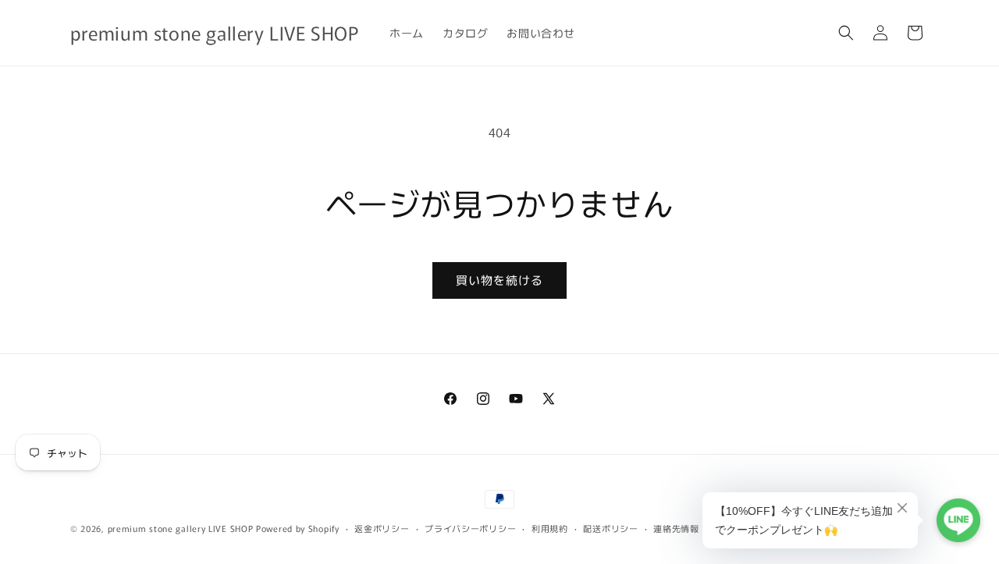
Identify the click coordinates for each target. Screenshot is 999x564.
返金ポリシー (381, 528)
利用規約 (549, 528)
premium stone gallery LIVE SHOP (181, 528)
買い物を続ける (499, 279)
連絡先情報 (676, 528)
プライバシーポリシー (470, 528)
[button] (846, 33)
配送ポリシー (610, 528)
